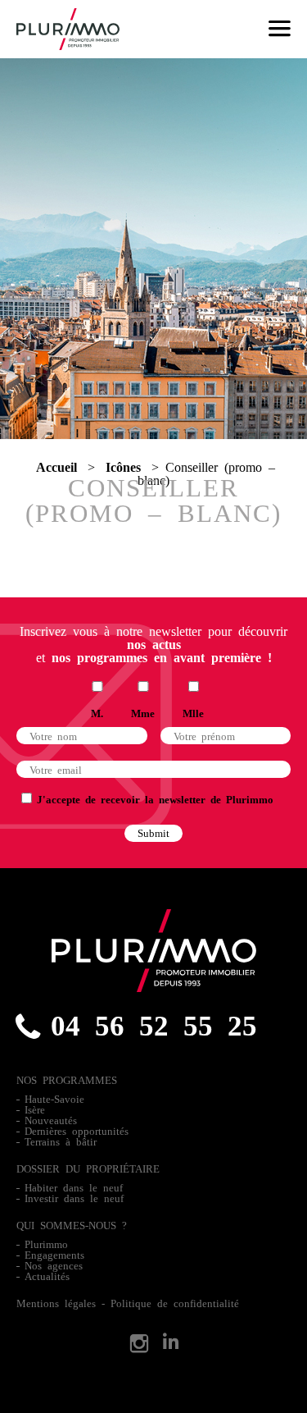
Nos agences (54, 1265)
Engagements (54, 1254)
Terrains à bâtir (61, 1141)
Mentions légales (56, 1302)
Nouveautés (51, 1119)
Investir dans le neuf (74, 1197)
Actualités (47, 1275)
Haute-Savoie (54, 1098)
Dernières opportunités (77, 1130)
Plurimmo (46, 1243)
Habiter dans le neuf (74, 1187)
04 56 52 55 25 (154, 1022)
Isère (35, 1109)
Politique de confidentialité (175, 1302)
